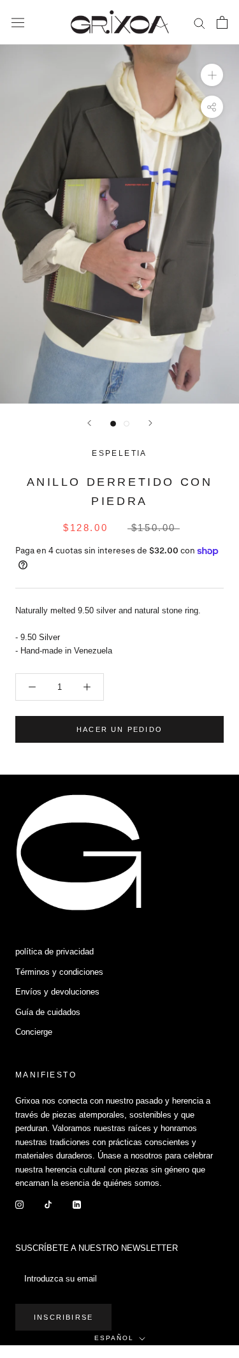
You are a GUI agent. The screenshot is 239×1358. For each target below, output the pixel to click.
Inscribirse (63, 1317)
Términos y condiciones (59, 972)
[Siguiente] (150, 423)
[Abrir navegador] (17, 22)
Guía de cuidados (47, 1012)
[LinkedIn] (77, 1203)
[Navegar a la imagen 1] (113, 424)
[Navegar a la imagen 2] (126, 424)
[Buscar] (199, 22)
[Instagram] (19, 1203)
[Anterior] (89, 423)
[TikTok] (48, 1203)
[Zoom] (212, 75)
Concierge (33, 1032)
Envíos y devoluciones (57, 992)
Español (114, 1337)
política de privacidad (54, 951)
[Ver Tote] (222, 22)
